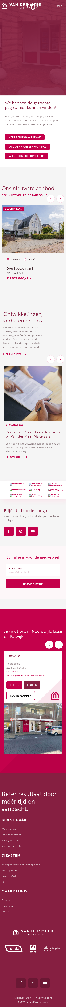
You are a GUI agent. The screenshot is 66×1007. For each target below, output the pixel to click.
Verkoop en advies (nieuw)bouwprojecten (22, 864)
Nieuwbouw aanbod (11, 834)
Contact (5, 911)
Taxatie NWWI (9, 876)
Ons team (6, 900)
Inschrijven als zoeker (12, 846)
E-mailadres (16, 568)
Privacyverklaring (43, 997)
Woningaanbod (9, 829)
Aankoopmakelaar (10, 870)
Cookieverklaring (22, 997)
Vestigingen (7, 905)
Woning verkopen (10, 840)
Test (3, 881)
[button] (51, 199)
